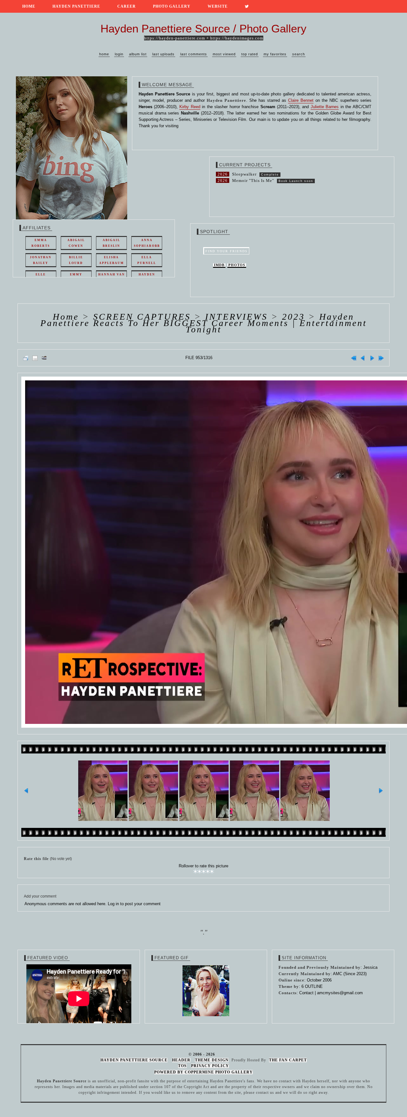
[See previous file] (362, 358)
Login (119, 54)
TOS (182, 1066)
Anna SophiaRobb (147, 243)
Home (28, 6)
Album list (138, 54)
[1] (195, 871)
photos (236, 265)
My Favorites (275, 54)
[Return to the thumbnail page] (25, 358)
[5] (212, 871)
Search (298, 54)
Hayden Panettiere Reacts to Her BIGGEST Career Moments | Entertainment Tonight (203, 323)
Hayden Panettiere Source (134, 1060)
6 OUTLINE (312, 986)
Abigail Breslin (111, 243)
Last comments (193, 54)
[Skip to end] (381, 358)
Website (218, 6)
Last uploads (163, 54)
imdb (219, 265)
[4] (208, 871)
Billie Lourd (76, 260)
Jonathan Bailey (41, 260)
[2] (199, 871)
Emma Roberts (40, 243)
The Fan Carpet (288, 1060)
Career (126, 6)
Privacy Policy (210, 1066)
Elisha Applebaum (111, 260)
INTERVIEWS (236, 317)
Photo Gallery (171, 6)
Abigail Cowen (76, 243)
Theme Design (212, 1060)
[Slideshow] (44, 358)
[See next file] (372, 358)
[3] (204, 871)
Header (181, 1060)
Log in (113, 903)
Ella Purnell (146, 260)
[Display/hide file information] (35, 358)
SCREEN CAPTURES (142, 317)
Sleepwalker (244, 174)
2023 (293, 317)
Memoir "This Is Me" (253, 180)
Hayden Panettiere (76, 6)
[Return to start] (353, 358)
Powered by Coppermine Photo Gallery (203, 1072)
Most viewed (224, 54)
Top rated (249, 54)
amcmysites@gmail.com (340, 992)
